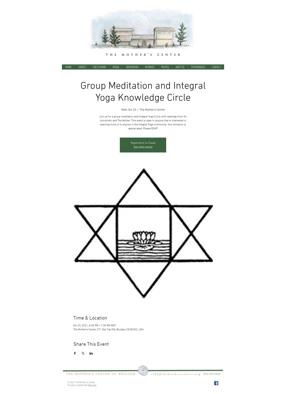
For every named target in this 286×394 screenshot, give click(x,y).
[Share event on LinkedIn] (91, 353)
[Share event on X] (83, 353)
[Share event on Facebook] (74, 353)
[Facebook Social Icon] (216, 383)
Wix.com (92, 385)
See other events (143, 147)
